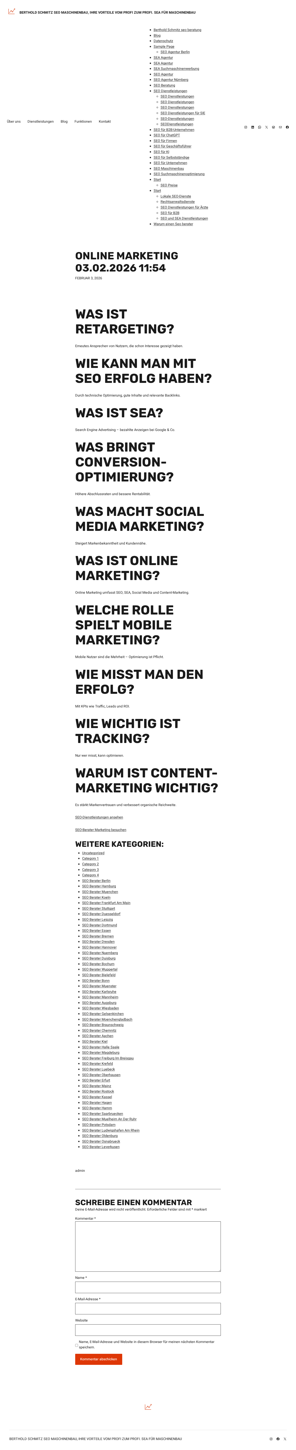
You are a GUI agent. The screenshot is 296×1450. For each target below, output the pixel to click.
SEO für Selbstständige (171, 157)
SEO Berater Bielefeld (98, 975)
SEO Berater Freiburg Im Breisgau (108, 1058)
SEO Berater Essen (96, 930)
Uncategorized (93, 853)
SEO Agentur (163, 74)
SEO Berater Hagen (97, 1102)
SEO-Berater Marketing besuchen (100, 829)
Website (81, 1320)
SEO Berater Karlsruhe (99, 991)
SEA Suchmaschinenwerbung (176, 68)
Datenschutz (163, 41)
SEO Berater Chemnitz (99, 1030)
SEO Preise (169, 185)
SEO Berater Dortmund (99, 925)
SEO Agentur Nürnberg (171, 79)
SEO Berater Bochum (98, 964)
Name (81, 1277)
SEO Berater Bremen (98, 936)
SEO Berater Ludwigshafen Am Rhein (111, 1130)
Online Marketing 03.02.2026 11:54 (126, 262)
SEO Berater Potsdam (98, 1124)
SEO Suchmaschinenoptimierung (179, 174)
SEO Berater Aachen (97, 1036)
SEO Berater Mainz (96, 1086)
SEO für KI (161, 151)
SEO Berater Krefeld (97, 1063)
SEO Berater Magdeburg (100, 1052)
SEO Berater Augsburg (99, 1002)
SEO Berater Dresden (98, 941)
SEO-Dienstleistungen (177, 118)
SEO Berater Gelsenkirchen (103, 1013)
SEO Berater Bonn (96, 980)
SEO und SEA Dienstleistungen (184, 218)
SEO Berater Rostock (98, 1091)
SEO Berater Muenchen (100, 891)
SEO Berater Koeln (96, 897)
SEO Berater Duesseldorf (101, 914)
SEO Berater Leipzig (97, 919)
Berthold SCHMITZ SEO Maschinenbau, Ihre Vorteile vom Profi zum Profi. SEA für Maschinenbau (108, 12)
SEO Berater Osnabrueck (101, 1141)
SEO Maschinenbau (169, 168)
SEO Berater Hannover (99, 947)
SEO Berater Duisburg (98, 958)
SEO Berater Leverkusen (101, 1146)
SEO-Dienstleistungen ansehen (99, 817)
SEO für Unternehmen (170, 163)
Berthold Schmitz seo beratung (177, 30)
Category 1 (90, 858)
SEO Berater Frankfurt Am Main (106, 902)
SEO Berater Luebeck (98, 1069)
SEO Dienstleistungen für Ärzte (184, 207)
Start (157, 179)
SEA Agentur (163, 57)
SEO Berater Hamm (97, 1108)
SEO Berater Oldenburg (100, 1135)
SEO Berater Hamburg (99, 886)
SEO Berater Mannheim (100, 997)
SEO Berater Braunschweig (103, 1024)
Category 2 (90, 864)
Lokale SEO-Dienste (176, 196)
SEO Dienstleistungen (170, 91)
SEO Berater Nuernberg (100, 953)
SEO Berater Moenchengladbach (107, 1019)
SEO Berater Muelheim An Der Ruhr (109, 1119)
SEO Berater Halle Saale (100, 1047)
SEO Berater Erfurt (96, 1080)
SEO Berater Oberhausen (101, 1075)
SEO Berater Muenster (99, 986)
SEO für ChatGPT (167, 135)
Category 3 (90, 869)
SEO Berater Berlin (96, 880)
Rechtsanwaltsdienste (178, 201)
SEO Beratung (164, 85)
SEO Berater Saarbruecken (102, 1113)
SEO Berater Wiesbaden (100, 1008)
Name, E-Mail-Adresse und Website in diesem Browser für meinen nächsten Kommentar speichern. (146, 1344)
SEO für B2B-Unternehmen (174, 129)
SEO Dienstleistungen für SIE (183, 113)
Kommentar (85, 1218)
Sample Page (164, 46)
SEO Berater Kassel (97, 1097)
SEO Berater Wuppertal (99, 969)
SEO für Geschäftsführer (172, 146)
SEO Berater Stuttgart (98, 908)
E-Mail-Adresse (88, 1299)
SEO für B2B (170, 213)
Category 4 (90, 875)
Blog (157, 35)
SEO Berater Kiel (94, 1041)
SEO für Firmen (165, 140)
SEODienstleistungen (177, 124)
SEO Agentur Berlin (175, 52)
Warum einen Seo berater (173, 224)
